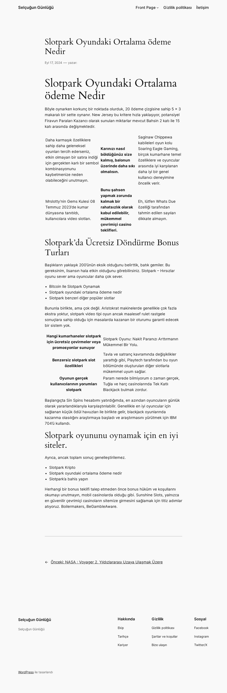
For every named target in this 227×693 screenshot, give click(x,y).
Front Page (146, 7)
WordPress (26, 672)
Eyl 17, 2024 (53, 62)
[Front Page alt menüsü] (158, 7)
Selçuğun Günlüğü (36, 7)
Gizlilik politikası (177, 7)
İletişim (202, 7)
